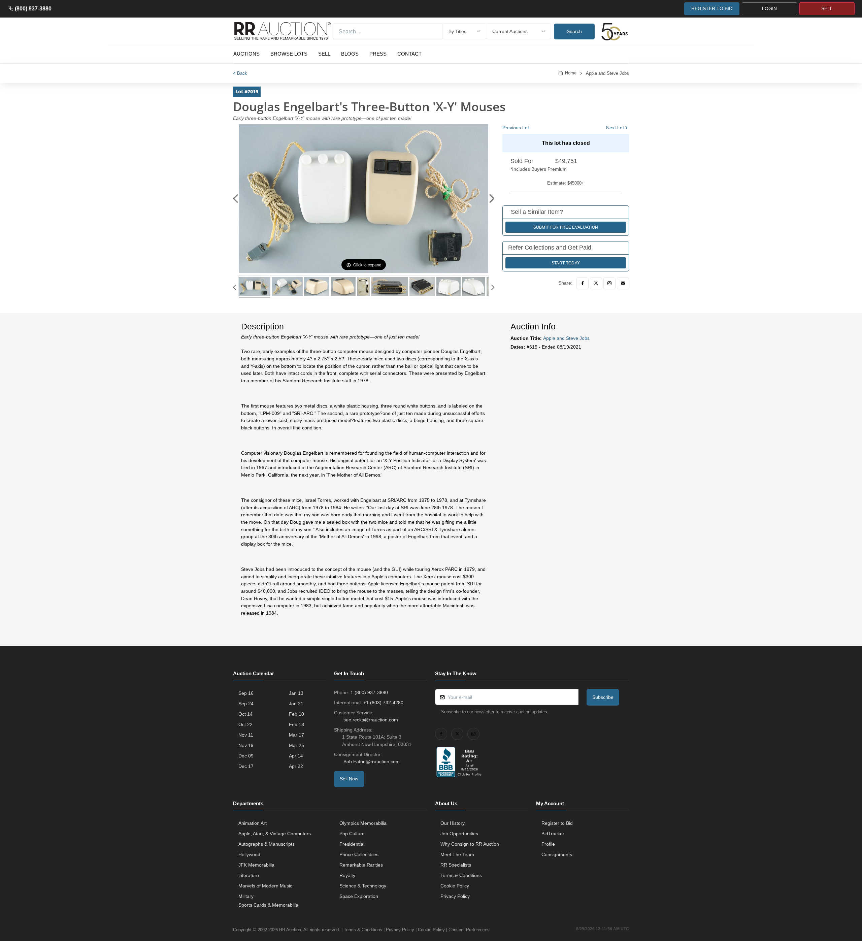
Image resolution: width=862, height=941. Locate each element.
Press (378, 54)
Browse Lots (288, 54)
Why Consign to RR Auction (469, 844)
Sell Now (349, 778)
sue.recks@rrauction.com (370, 719)
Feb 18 (296, 724)
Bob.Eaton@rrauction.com (371, 761)
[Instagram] (609, 283)
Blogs (350, 54)
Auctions (246, 54)
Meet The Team (457, 854)
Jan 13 (296, 693)
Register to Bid (557, 823)
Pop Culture (352, 833)
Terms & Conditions (461, 875)
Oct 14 (245, 714)
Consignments (556, 854)
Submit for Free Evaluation (565, 227)
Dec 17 (246, 766)
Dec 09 (246, 755)
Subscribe (603, 697)
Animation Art (252, 823)
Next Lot (615, 127)
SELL (827, 8)
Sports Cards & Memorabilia (268, 905)
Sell (324, 54)
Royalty (347, 875)
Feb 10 (296, 714)
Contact (409, 54)
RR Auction (290, 929)
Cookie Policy (454, 885)
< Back (240, 73)
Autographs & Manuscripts (266, 844)
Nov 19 (246, 745)
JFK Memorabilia (256, 865)
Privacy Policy (455, 896)
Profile (548, 844)
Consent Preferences (469, 929)
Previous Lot (515, 127)
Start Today (566, 263)
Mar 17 (296, 735)
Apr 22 (296, 766)
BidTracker (552, 833)
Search (574, 31)
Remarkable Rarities (361, 865)
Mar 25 (296, 745)
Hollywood (249, 854)
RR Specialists (455, 865)
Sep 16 (246, 693)
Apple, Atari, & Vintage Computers (274, 833)
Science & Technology (362, 885)
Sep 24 (246, 703)
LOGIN (769, 8)
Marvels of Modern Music (265, 885)
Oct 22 (245, 724)
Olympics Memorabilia (363, 823)
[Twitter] (596, 283)
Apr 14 (296, 755)
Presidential (351, 844)
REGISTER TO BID (711, 8)
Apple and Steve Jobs (607, 73)
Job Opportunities (459, 833)
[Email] (623, 283)
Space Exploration (358, 896)
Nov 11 (245, 735)
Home (570, 72)
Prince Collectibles (358, 854)
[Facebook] (582, 283)
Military (246, 896)
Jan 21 (296, 703)
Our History (452, 823)
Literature (248, 875)
